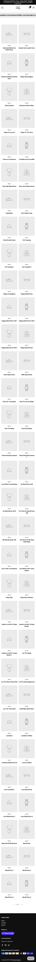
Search (3, 925)
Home (3, 920)
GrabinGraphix (16, 960)
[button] (2, 8)
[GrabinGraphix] (18, 7)
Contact (3, 922)
